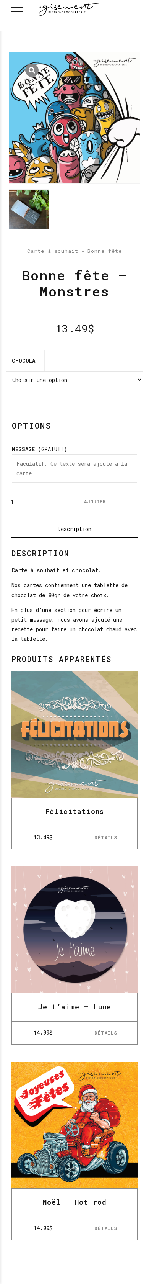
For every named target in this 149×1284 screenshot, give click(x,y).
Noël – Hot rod (75, 1202)
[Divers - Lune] (74, 929)
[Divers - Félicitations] (74, 734)
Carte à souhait (52, 250)
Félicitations (74, 811)
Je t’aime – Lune (74, 1006)
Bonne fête (104, 250)
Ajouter (95, 501)
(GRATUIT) (39, 449)
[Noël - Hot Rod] (74, 1125)
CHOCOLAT (25, 360)
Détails (105, 837)
